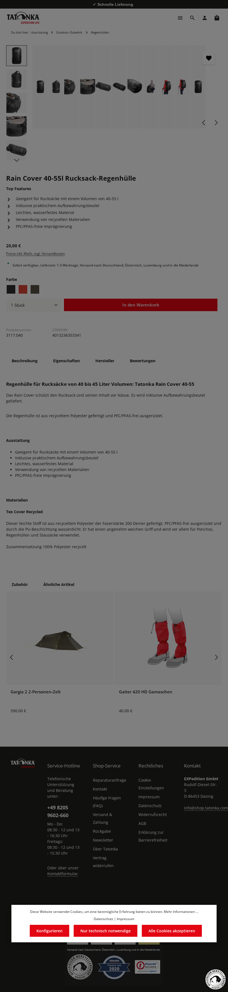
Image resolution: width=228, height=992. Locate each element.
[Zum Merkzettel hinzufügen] (208, 58)
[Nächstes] (216, 123)
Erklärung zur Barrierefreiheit (152, 836)
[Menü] (180, 17)
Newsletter (103, 840)
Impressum (149, 796)
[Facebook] (106, 896)
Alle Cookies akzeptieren (171, 930)
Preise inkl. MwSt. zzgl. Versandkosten (35, 253)
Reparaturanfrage (109, 780)
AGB (142, 823)
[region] (114, 104)
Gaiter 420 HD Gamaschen (145, 691)
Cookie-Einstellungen (151, 783)
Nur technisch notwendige (105, 930)
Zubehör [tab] (20, 584)
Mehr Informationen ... (181, 911)
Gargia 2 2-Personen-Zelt (36, 691)
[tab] (24, 360)
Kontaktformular (62, 873)
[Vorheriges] (204, 123)
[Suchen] (192, 17)
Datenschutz (150, 805)
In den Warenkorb (140, 305)
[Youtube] (121, 896)
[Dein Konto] (204, 17)
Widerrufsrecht (152, 814)
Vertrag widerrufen (103, 861)
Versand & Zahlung (102, 818)
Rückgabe (102, 831)
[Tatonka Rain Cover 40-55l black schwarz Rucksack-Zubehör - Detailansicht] (56, 87)
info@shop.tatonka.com (206, 807)
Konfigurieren (49, 930)
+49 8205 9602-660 (57, 811)
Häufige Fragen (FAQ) (107, 801)
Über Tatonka (105, 849)
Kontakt (100, 789)
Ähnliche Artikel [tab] (58, 584)
